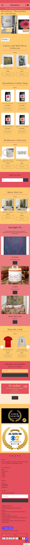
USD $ (15, 534)
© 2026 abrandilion (6, 530)
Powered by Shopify (14, 530)
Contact (3, 474)
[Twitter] (15, 456)
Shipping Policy (5, 484)
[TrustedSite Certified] (5, 40)
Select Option (7, 108)
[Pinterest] (17, 456)
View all (15, 52)
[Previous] (2, 65)
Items (9, 30)
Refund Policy (4, 487)
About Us (15, 397)
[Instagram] (12, 456)
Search (3, 482)
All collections (5, 471)
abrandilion (15, 5)
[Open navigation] (2, 5)
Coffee (3, 477)
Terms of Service (5, 485)
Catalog (3, 472)
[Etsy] (20, 456)
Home (3, 469)
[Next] (28, 65)
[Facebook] (9, 456)
